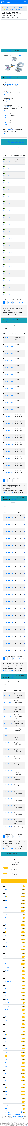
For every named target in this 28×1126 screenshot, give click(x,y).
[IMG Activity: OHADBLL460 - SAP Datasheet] (3, 445)
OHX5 (6, 736)
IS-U (6, 1017)
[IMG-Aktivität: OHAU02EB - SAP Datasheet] (3, 539)
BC (6, 896)
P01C (7, 9)
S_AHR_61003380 (8, 451)
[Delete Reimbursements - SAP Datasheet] (3, 814)
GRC (6, 942)
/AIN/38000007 (7, 245)
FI (5, 932)
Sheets (11, 314)
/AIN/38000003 (7, 217)
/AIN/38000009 (7, 259)
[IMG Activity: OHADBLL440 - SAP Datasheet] (3, 438)
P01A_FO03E (8, 813)
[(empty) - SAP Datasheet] (3, 169)
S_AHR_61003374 (8, 444)
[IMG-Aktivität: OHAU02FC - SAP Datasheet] (3, 560)
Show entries (13, 147)
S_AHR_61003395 (8, 465)
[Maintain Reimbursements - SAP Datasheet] (3, 800)
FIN (6, 935)
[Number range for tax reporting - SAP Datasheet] (8, 735)
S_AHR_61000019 (8, 622)
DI (5, 918)
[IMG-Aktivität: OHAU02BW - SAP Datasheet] (3, 609)
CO (6, 907)
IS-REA (7, 1010)
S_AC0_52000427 (8, 353)
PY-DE (20, 7)
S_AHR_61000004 (8, 517)
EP (5, 928)
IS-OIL (6, 999)
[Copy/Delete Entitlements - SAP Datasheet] (11, 742)
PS (5, 1063)
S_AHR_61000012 (8, 573)
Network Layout (8, 55)
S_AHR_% (7, 100)
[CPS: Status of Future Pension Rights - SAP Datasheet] (3, 704)
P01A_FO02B (8, 778)
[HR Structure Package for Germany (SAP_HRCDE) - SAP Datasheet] (9, 106)
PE (5, 1045)
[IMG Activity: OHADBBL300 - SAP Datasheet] (3, 417)
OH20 (6, 729)
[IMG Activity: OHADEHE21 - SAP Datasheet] (3, 424)
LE (5, 1024)
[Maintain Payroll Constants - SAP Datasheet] (8, 728)
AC (6, 886)
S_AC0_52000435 (8, 388)
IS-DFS (7, 971)
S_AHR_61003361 (8, 437)
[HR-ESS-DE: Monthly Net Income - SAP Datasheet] (3, 711)
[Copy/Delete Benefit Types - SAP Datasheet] (3, 751)
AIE (6, 889)
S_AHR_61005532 (16, 9)
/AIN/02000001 (7, 161)
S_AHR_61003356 (8, 430)
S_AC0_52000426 (8, 346)
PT (5, 1070)
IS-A (6, 956)
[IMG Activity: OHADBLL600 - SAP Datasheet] (3, 452)
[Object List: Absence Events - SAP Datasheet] (8, 337)
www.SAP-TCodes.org (17, 1116)
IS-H (6, 978)
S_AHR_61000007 (8, 538)
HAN (6, 946)
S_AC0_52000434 (8, 381)
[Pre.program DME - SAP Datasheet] (11, 763)
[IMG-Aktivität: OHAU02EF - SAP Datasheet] (3, 532)
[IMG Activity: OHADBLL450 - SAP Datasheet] (3, 431)
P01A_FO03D (8, 806)
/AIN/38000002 (7, 210)
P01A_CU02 (8, 750)
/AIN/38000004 (7, 224)
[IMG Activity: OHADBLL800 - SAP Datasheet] (3, 459)
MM (6, 1034)
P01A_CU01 (8, 743)
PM (6, 1052)
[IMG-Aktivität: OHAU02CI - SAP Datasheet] (3, 630)
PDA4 (6, 337)
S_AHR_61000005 (8, 524)
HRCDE (7, 107)
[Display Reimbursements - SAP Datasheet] (3, 793)
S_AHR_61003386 (8, 458)
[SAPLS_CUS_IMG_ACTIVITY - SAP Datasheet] (20, 83)
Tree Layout (18, 55)
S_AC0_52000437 (8, 402)
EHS (6, 925)
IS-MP (6, 995)
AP (5, 893)
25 (19, 302)
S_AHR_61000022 (8, 643)
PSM (6, 1066)
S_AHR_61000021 (8, 636)
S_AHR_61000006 (8, 531)
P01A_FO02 (8, 764)
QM (6, 1077)
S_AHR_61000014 (8, 587)
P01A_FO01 (8, 757)
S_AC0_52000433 (8, 374)
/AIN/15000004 (7, 182)
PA (5, 1041)
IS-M (6, 992)
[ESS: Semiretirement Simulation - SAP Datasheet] (3, 697)
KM (6, 1020)
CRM (6, 910)
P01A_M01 (7, 827)
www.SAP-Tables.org (16, 1111)
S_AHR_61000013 (8, 580)
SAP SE (1, 1125)
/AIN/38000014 (7, 294)
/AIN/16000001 (7, 196)
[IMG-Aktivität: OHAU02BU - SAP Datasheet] (3, 623)
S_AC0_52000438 (8, 409)
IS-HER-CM (8, 981)
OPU (6, 1038)
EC (6, 921)
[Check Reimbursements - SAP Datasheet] (3, 807)
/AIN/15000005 (7, 189)
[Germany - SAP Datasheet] (24, 338)
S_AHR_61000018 (8, 615)
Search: (6, 150)
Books (4, 314)
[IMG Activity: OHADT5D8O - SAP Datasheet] (16, 14)
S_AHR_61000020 (8, 629)
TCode (5, 155)
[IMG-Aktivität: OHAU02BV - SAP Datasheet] (3, 616)
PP (5, 1055)
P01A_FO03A (8, 785)
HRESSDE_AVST (7, 702)
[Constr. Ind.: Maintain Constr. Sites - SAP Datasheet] (11, 723)
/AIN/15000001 (7, 168)
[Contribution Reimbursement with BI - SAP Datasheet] (3, 821)
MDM (6, 1031)
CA (6, 903)
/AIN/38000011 (7, 273)
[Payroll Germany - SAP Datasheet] (11, 826)
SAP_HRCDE (7, 7)
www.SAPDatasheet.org (9, 1112)
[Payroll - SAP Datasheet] (6, 122)
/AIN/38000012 (7, 280)
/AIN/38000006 (7, 238)
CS (6, 914)
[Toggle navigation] (25, 2)
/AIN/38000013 (7, 287)
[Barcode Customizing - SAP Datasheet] (3, 162)
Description (17, 155)
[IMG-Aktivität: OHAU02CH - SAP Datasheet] (3, 637)
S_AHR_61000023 (8, 650)
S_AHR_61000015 (8, 594)
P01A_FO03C (8, 799)
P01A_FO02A (8, 771)
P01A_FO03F (8, 820)
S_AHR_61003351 (8, 423)
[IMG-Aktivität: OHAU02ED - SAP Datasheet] (3, 581)
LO (5, 1027)
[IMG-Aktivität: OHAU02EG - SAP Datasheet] (3, 525)
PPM (6, 1059)
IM (5, 953)
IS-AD (6, 960)
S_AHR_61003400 (8, 472)
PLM (6, 1048)
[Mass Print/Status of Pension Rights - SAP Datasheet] (3, 772)
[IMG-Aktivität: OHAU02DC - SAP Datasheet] (3, 546)
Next (23, 302)
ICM (6, 949)
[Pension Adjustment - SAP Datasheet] (11, 756)
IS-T (6, 1013)
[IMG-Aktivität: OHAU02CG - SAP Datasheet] (3, 644)
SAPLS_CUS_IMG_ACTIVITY (12, 84)
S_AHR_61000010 (8, 559)
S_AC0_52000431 (8, 360)
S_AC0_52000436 (8, 395)
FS (5, 939)
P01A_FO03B (8, 792)
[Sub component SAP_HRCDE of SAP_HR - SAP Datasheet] (12, 129)
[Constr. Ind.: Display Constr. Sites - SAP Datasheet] (11, 716)
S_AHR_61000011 (8, 566)
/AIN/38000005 (7, 231)
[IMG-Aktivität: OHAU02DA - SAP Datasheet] (3, 588)
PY (14, 7)
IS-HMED (7, 985)
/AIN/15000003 (7, 175)
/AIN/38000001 (7, 203)
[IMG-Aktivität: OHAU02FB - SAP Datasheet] (3, 567)
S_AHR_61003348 (8, 416)
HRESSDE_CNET (7, 709)
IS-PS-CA (7, 1006)
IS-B (6, 964)
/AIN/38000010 (7, 266)
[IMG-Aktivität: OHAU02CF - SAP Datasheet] (3, 651)
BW (6, 900)
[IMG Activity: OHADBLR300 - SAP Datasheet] (3, 473)
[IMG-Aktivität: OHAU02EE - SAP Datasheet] (3, 574)
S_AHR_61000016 (8, 601)
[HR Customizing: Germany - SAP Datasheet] (8, 92)
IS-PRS (7, 1002)
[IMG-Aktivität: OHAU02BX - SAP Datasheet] (3, 602)
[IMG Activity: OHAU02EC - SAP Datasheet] (3, 518)
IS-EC (6, 974)
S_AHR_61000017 (8, 608)
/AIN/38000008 (7, 252)
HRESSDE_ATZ (7, 695)
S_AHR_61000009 (8, 552)
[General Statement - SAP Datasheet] (3, 779)
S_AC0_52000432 (8, 367)
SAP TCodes (5, 2)
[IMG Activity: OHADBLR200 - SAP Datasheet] (3, 466)
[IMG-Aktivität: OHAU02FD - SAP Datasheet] (3, 553)
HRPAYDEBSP (7, 723)
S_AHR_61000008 (8, 545)
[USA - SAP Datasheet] (24, 517)
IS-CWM (7, 967)
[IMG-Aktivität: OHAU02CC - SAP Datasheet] (3, 595)
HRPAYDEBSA (7, 716)
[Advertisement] (14, 34)
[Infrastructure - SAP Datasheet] (23, 160)
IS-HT (6, 988)
